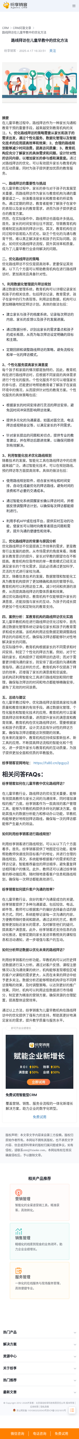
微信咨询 (17, 1434)
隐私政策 (44, 1406)
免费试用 (61, 1434)
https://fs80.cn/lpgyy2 (51, 763)
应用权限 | (35, 1406)
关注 (52, 51)
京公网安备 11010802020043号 (31, 1410)
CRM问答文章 (22, 28)
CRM (5, 28)
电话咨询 (39, 1434)
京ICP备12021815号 (56, 1410)
